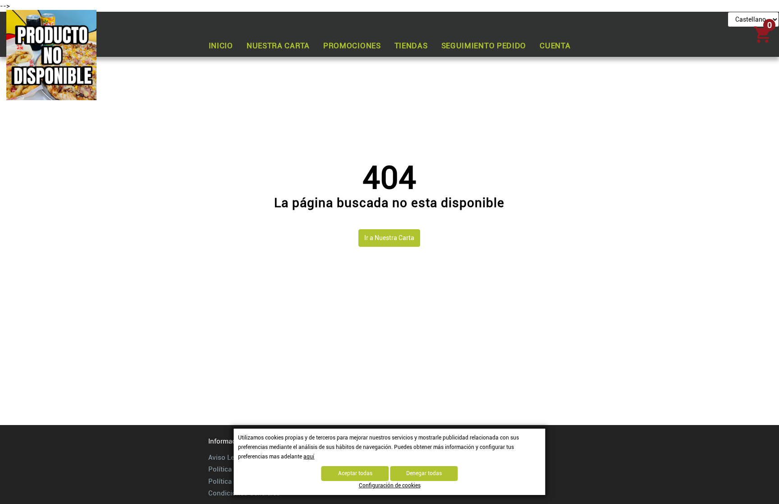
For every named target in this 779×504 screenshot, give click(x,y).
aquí (308, 456)
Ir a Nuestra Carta (389, 237)
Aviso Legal (226, 457)
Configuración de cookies (390, 485)
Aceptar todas (355, 473)
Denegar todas (424, 473)
